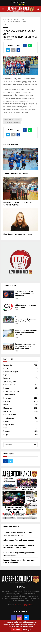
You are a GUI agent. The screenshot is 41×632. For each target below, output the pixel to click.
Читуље (6, 434)
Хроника (6, 431)
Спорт (5, 27)
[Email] (26, 617)
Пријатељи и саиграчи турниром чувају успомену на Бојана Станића (26, 319)
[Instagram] (19, 617)
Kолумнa (6, 368)
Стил (5, 428)
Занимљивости (9, 385)
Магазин (6, 405)
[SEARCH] (35, 444)
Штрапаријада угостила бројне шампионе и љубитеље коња (25, 346)
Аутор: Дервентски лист (12, 119)
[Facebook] (13, 617)
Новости (6, 415)
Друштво (7, 381)
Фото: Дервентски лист (12, 122)
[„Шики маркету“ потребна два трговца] (8, 307)
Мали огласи (8, 408)
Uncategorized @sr (10, 371)
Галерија (6, 378)
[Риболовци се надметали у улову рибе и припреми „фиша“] (8, 333)
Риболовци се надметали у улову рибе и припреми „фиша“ (26, 332)
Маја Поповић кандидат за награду (17, 234)
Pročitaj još (27, 629)
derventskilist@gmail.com (24, 605)
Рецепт (6, 421)
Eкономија (7, 365)
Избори (6, 388)
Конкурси (7, 398)
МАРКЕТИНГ (8, 411)
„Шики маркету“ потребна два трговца (18, 540)
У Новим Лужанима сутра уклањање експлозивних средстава (25, 294)
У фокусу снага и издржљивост (16, 173)
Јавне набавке (9, 395)
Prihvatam (16, 630)
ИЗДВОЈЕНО (8, 391)
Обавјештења (8, 418)
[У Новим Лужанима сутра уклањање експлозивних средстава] (8, 294)
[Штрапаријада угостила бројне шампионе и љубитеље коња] (8, 346)
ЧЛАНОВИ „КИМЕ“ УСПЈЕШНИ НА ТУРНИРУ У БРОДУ (17, 204)
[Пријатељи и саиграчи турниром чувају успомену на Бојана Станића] (8, 319)
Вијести (6, 375)
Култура (6, 401)
